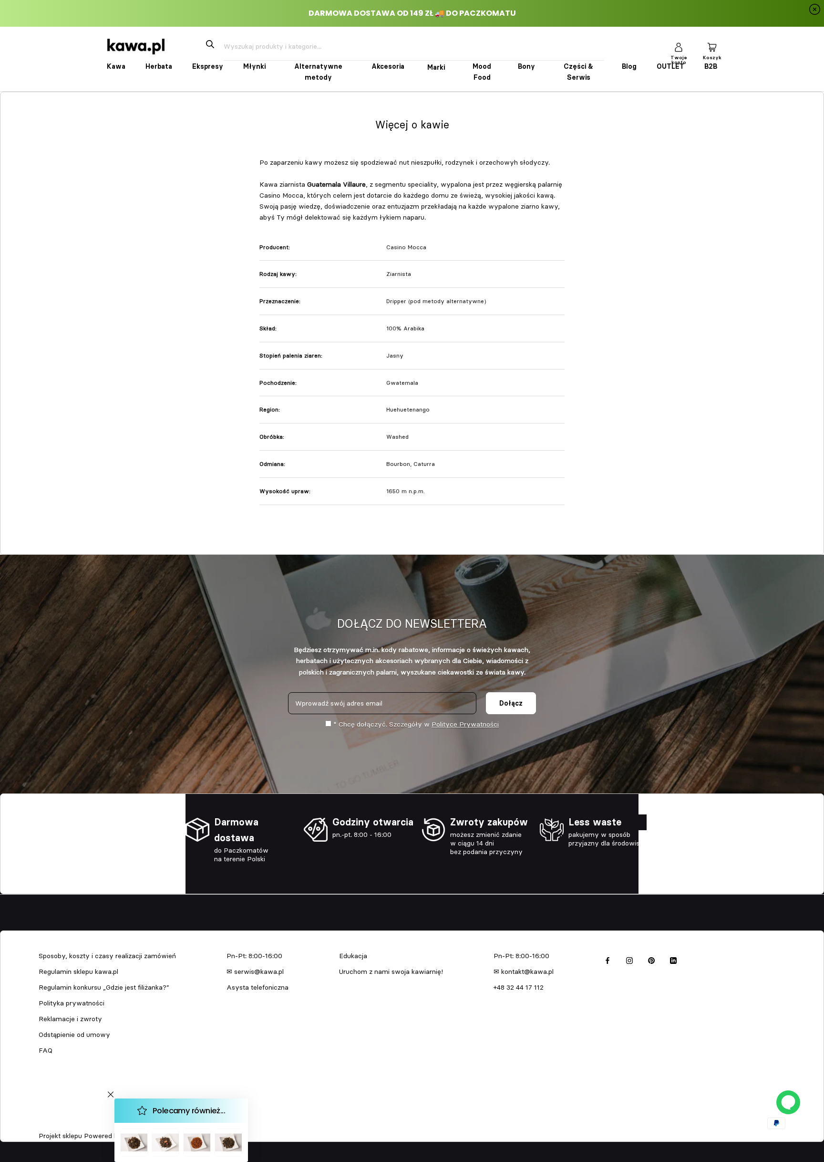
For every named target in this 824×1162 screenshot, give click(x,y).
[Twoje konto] (678, 46)
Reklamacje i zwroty (70, 1018)
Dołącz (511, 703)
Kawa (116, 66)
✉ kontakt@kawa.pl (524, 971)
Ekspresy (207, 66)
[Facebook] (607, 959)
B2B (710, 66)
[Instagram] (629, 959)
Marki (436, 67)
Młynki (254, 66)
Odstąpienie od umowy (74, 1034)
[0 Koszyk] (712, 46)
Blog (629, 66)
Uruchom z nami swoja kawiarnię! (391, 971)
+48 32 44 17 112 (519, 987)
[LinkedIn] (673, 959)
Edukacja (353, 955)
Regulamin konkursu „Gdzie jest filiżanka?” (104, 987)
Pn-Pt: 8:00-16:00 (254, 955)
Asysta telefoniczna (257, 987)
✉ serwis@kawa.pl (255, 971)
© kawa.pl (52, 1123)
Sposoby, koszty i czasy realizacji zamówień (107, 955)
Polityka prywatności (71, 1003)
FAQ (45, 1050)
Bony (526, 66)
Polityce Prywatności (465, 724)
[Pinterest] (651, 959)
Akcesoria (387, 66)
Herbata (158, 66)
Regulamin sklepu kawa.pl (78, 971)
